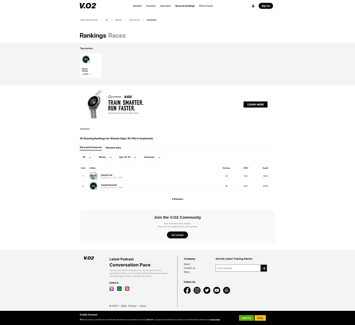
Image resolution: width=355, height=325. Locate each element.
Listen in (114, 282)
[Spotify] (120, 288)
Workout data (113, 147)
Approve (246, 318)
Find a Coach (206, 5)
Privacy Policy (215, 320)
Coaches (151, 5)
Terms (143, 305)
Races (117, 35)
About (187, 264)
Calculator (165, 5)
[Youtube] (217, 290)
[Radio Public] (128, 288)
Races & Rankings (185, 5)
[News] (226, 290)
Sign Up (266, 5)
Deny (260, 318)
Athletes (137, 5)
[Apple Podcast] (112, 288)
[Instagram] (197, 290)
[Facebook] (187, 290)
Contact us (189, 268)
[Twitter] (207, 290)
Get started (177, 235)
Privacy (132, 305)
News (187, 271)
